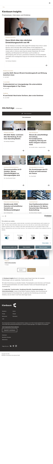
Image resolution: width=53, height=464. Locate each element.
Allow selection (26, 247)
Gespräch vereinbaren (9, 330)
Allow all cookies (43, 247)
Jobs (3, 318)
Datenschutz (5, 339)
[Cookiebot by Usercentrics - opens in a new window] (45, 216)
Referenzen (4, 316)
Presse (3, 313)
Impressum (4, 335)
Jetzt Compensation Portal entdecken (10, 327)
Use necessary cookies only (9, 247)
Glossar (14, 313)
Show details (45, 243)
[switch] (20, 238)
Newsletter (15, 316)
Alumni (14, 311)
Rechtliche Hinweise (6, 337)
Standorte (4, 311)
